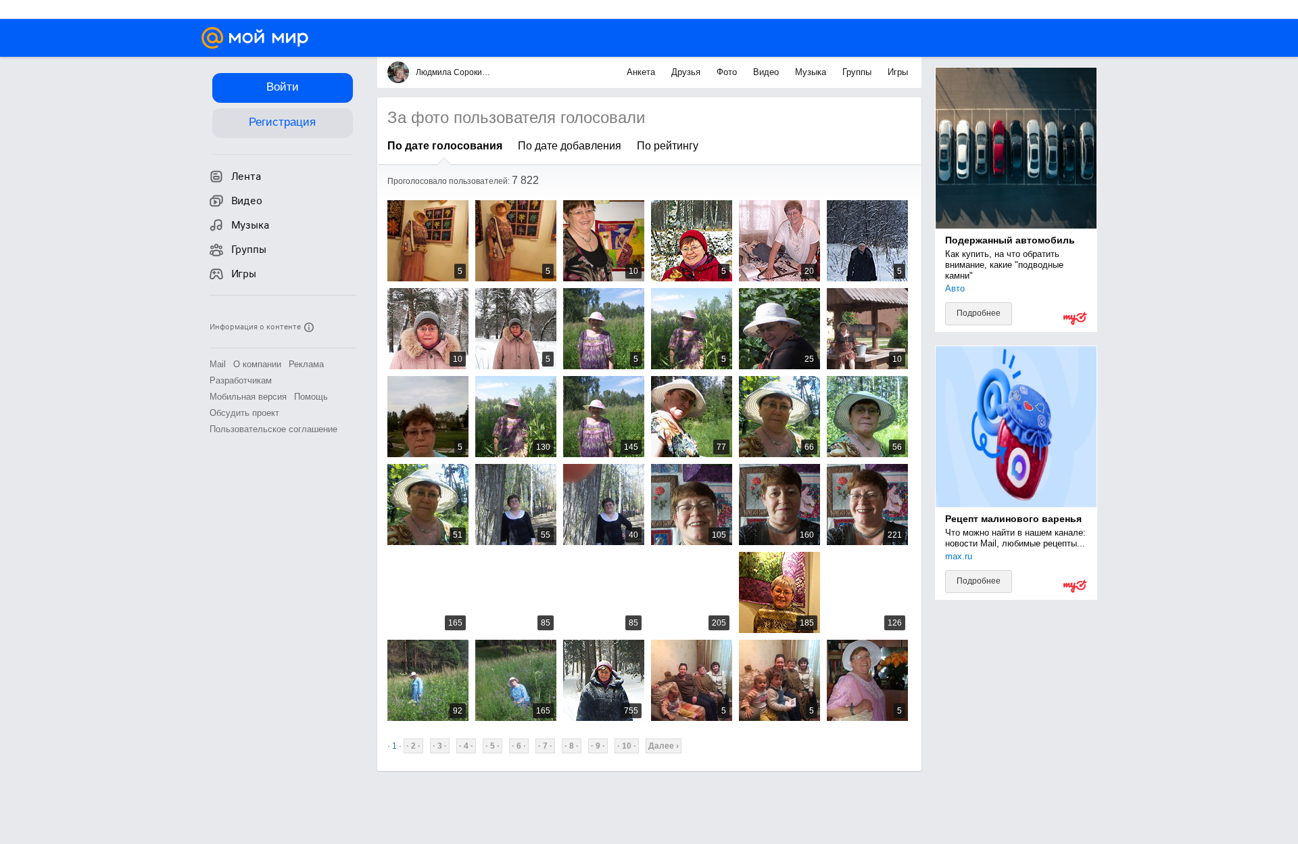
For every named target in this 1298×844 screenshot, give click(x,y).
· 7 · (545, 746)
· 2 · (413, 746)
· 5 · (492, 746)
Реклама (306, 364)
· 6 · (519, 746)
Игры (898, 72)
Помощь (311, 397)
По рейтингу (667, 145)
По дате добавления (569, 145)
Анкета (642, 72)
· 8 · (571, 746)
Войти (282, 86)
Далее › (663, 746)
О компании (257, 364)
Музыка (812, 72)
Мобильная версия (248, 397)
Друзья (687, 72)
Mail (218, 364)
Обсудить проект (244, 413)
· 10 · (626, 746)
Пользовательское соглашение (273, 429)
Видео (767, 72)
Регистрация (282, 122)
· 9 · (598, 746)
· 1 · (394, 746)
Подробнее (979, 313)
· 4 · (466, 746)
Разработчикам (241, 380)
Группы (858, 72)
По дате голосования (444, 145)
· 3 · (440, 746)
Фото (728, 72)
